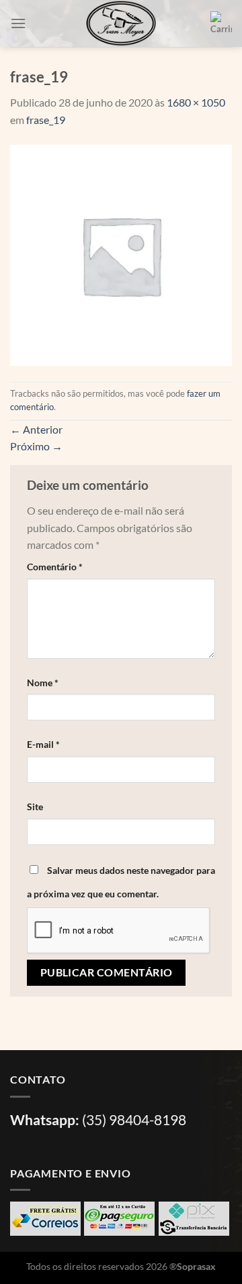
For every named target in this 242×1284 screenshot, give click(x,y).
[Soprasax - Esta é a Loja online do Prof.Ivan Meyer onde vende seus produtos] (121, 23)
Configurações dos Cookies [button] (76, 1253)
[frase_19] (121, 253)
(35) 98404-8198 (134, 1119)
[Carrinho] (221, 23)
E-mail (43, 744)
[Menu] (18, 23)
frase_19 (45, 119)
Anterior (36, 429)
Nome (42, 682)
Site (35, 806)
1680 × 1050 (196, 102)
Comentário (55, 566)
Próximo (36, 446)
